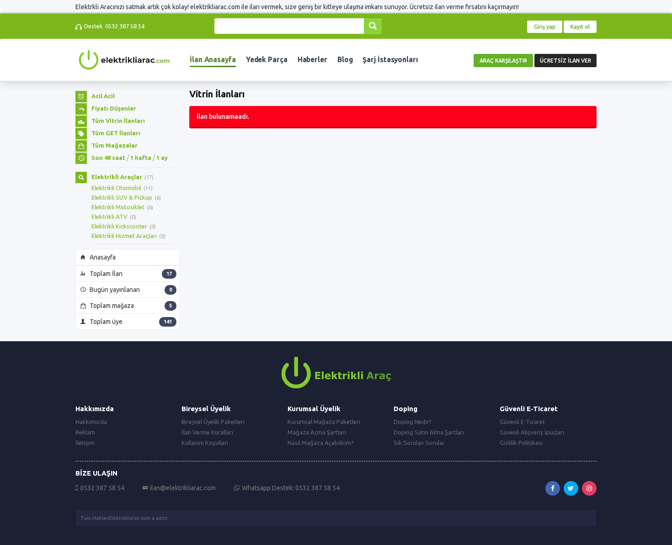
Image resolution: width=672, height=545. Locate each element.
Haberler (312, 59)
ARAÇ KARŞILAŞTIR (503, 60)
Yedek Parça (267, 59)
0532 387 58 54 (124, 26)
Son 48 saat (108, 157)
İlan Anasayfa (213, 59)
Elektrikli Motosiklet (117, 207)
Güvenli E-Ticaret (522, 421)
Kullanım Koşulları (204, 442)
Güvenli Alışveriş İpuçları (532, 432)
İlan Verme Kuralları (207, 432)
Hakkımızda (91, 421)
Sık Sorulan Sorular (419, 442)
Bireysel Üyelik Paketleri (213, 421)
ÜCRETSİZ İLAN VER (565, 60)
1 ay (162, 157)
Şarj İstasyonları (390, 59)
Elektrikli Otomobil (116, 188)
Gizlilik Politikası (521, 442)
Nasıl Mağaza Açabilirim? (321, 442)
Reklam (85, 432)
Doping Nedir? (413, 421)
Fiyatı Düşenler (113, 108)
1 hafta (140, 157)
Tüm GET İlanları (115, 133)
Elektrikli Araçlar (116, 177)
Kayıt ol (580, 27)
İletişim (85, 442)
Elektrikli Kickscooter (119, 226)
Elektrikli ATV (109, 216)
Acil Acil (103, 96)
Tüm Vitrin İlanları (118, 120)
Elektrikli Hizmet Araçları (124, 236)
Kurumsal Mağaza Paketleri (324, 421)
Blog (345, 59)
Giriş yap (544, 27)
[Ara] (373, 26)
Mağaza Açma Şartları (317, 432)
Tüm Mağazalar (114, 145)
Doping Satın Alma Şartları (429, 432)
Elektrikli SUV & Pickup (121, 197)
